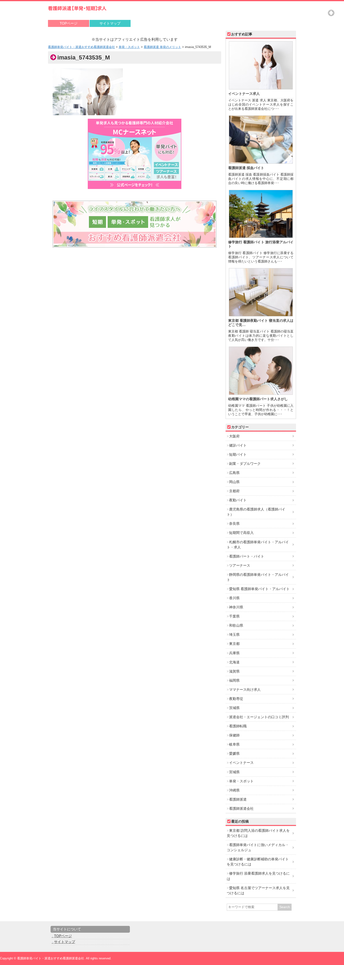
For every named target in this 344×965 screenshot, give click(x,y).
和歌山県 (236, 625)
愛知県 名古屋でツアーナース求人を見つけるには (258, 890)
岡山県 (234, 482)
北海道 (234, 662)
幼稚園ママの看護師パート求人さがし (258, 399)
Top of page (331, 12)
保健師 (234, 735)
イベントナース (241, 763)
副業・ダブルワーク (245, 464)
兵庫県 (234, 653)
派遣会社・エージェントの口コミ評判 (259, 717)
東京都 (234, 644)
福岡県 (234, 680)
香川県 (234, 598)
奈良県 (234, 523)
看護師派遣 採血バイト (246, 168)
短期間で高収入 (241, 533)
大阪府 (234, 436)
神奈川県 (236, 607)
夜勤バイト (238, 500)
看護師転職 (238, 726)
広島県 (234, 473)
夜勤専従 (236, 699)
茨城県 (234, 708)
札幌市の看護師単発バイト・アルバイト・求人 (258, 544)
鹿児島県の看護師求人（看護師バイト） (256, 511)
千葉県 (234, 616)
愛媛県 (234, 753)
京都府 (234, 491)
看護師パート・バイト (246, 556)
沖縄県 (234, 790)
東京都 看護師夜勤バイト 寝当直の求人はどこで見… (260, 323)
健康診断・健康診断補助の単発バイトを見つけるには (258, 861)
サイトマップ (110, 23)
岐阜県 (234, 744)
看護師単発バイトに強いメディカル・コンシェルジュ (258, 847)
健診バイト (238, 445)
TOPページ (68, 23)
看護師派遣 (238, 799)
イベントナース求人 (244, 94)
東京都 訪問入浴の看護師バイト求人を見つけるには (258, 833)
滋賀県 (234, 671)
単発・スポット (241, 781)
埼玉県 (234, 634)
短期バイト (238, 454)
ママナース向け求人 (245, 689)
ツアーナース (239, 565)
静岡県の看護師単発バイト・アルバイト (258, 577)
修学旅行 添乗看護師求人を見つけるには (258, 876)
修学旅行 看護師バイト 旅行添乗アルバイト (260, 244)
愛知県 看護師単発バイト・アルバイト (259, 589)
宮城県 (234, 772)
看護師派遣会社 (241, 808)
